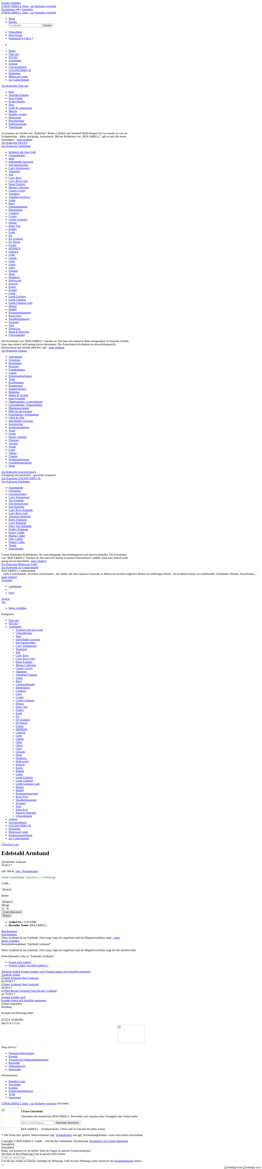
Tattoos (13, 453)
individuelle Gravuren (21, 161)
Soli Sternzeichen (18, 164)
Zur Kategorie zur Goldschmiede (19, 567)
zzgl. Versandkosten (27, 871)
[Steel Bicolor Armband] (16, 990)
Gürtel (12, 433)
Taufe (12, 379)
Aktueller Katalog (19, 95)
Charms (13, 456)
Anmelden (27, 9)
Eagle (12, 232)
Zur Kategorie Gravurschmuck (18, 471)
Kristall (13, 290)
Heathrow (14, 277)
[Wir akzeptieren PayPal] (10, 844)
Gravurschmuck (18, 494)
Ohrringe (14, 440)
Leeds (12, 293)
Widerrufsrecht (17, 1066)
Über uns (14, 620)
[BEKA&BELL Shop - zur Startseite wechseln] (28, 6)
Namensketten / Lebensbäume (25, 401)
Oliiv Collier (16, 538)
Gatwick (13, 251)
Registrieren (8, 9)
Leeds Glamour (17, 299)
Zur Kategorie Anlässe (14, 350)
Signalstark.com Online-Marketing (108, 1141)
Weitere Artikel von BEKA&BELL (29, 965)
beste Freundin (17, 398)
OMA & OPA (16, 417)
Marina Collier (17, 535)
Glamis (13, 258)
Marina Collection (19, 187)
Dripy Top (14, 225)
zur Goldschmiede (19, 838)
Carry (19, 694)
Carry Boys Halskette (21, 510)
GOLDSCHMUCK (20, 825)
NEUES (13, 623)
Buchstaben (15, 363)
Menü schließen (17, 608)
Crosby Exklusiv (18, 219)
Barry (12, 203)
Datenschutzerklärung (21, 1091)
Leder (12, 449)
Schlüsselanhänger (19, 427)
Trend (12, 430)
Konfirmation (16, 382)
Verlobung (14, 360)
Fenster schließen (11, 2)
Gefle (12, 254)
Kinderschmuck (17, 388)
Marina (13, 306)
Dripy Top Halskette (20, 526)
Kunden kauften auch (33, 971)
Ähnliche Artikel (10, 971)
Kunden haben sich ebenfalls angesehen (68, 971)
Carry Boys (15, 177)
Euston (12, 245)
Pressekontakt (16, 120)
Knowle (13, 283)
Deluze (13, 222)
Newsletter (15, 1084)
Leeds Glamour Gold (20, 302)
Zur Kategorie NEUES (14, 142)
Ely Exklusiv (16, 238)
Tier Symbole (16, 500)
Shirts (12, 465)
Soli (11, 174)
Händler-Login (17, 1081)
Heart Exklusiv (17, 184)
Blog (11, 91)
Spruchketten (16, 548)
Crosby (13, 216)
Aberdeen (14, 193)
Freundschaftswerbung (21, 1053)
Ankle (12, 200)
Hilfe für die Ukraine (20, 411)
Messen (13, 111)
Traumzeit (14, 171)
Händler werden (18, 114)
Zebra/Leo (14, 328)
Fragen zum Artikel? (20, 962)
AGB (12, 1094)
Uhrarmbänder (17, 155)
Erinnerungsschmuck (20, 376)
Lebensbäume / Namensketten (25, 404)
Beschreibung (9, 931)
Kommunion (16, 385)
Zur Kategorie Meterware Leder (19, 564)
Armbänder (15, 626)
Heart (12, 274)
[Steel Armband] (11, 978)
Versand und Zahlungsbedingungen (28, 1059)
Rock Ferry (15, 315)
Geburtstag (15, 490)
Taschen (13, 443)
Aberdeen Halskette (20, 516)
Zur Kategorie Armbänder (16, 146)
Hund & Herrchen (19, 331)
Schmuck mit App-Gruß (22, 152)
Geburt (12, 372)
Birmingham (16, 209)
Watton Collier (17, 542)
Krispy (12, 286)
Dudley (13, 229)
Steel (11, 158)
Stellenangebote (17, 123)
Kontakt (13, 1056)
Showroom (15, 117)
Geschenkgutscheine (20, 462)
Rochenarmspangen (20, 312)
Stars (11, 104)
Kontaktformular (123, 1160)
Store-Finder (16, 98)
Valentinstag (15, 127)
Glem (12, 261)
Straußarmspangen (19, 319)
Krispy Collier (17, 532)
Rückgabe (14, 1062)
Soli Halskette (16, 506)
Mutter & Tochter (18, 395)
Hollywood (15, 280)
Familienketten (17, 369)
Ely (10, 235)
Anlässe (13, 819)
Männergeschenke (19, 408)
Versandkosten (64, 1135)
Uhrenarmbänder (18, 206)
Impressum (15, 1069)
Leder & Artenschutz (20, 107)
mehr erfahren (24, 139)
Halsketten (14, 828)
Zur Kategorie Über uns (14, 85)
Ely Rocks (14, 241)
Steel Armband (30, 978)
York (11, 325)
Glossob (13, 270)
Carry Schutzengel (19, 168)
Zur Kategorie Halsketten (15, 481)
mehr (116, 937)
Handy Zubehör (18, 437)
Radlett (13, 309)
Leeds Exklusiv (17, 296)
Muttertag (14, 392)
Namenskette (16, 487)
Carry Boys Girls (18, 181)
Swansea (14, 322)
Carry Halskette (17, 522)
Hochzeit (14, 366)
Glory (12, 267)
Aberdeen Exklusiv (19, 197)
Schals (12, 446)
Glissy (12, 264)
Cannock (14, 213)
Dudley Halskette (18, 529)
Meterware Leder (18, 832)
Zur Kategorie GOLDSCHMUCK (21, 478)
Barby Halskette (18, 519)
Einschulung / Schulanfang (24, 414)
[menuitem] (131, 9)
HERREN (14, 248)
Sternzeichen (16, 424)
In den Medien (17, 101)
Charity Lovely (17, 190)
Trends (12, 545)
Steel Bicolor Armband (44, 990)
